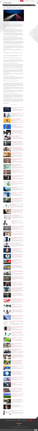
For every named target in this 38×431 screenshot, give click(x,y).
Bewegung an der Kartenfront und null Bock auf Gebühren (17, 411)
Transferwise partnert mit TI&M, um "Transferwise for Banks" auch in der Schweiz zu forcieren (16, 165)
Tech (15, 5)
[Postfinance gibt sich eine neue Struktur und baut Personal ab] (7, 194)
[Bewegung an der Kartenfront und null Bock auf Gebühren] (7, 412)
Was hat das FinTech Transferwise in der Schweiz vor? (17, 338)
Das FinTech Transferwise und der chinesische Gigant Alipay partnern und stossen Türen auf (16, 350)
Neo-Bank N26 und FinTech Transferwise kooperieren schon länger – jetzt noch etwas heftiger (17, 322)
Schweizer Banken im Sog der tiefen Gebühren (16, 304)
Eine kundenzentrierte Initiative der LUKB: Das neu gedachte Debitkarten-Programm (17, 210)
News (5, 5)
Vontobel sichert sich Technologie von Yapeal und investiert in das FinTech (16, 293)
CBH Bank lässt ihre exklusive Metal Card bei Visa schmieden (17, 108)
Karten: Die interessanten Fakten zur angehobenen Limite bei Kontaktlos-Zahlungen (16, 344)
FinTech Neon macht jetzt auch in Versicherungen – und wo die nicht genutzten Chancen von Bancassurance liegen (17, 299)
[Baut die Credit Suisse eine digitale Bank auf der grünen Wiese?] (7, 395)
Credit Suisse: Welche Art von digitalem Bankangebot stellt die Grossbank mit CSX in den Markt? (17, 238)
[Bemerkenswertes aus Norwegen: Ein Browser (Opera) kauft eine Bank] (7, 267)
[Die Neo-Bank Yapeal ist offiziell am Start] (7, 311)
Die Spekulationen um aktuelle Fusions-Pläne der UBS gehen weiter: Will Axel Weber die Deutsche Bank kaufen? (17, 227)
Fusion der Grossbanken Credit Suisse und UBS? (17, 232)
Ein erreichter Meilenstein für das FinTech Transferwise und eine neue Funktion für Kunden (17, 333)
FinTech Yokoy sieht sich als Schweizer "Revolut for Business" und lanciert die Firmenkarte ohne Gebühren (16, 249)
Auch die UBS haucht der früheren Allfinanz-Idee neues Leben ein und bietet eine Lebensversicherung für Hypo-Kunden (17, 288)
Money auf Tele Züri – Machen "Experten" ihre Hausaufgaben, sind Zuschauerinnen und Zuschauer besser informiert (17, 142)
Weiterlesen (21, 110)
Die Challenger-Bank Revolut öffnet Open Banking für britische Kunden (17, 372)
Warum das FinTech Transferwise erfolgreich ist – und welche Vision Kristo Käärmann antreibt (17, 272)
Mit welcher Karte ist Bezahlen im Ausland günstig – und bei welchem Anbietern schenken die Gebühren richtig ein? (17, 361)
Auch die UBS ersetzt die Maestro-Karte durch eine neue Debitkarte (17, 215)
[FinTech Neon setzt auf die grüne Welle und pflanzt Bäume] (7, 183)
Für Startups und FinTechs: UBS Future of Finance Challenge (17, 125)
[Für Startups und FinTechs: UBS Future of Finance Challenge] (7, 126)
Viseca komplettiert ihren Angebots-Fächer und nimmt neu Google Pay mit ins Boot (17, 355)
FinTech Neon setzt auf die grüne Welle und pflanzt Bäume (17, 182)
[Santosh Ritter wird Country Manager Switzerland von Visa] (7, 222)
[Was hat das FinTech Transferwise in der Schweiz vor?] (7, 339)
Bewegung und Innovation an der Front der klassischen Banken (17, 187)
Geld (12, 5)
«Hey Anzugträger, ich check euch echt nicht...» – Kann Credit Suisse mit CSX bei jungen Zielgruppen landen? (17, 199)
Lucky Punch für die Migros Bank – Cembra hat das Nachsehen (17, 113)
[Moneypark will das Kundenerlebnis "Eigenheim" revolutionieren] (7, 244)
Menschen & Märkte (19, 5)
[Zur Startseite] (19, 423)
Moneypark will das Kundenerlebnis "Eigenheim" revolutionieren (16, 243)
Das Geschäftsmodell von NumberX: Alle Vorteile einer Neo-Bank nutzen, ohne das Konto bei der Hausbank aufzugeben (17, 131)
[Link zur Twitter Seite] (18, 425)
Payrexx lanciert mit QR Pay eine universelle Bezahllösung (17, 204)
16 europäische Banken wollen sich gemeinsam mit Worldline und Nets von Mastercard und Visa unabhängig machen (17, 148)
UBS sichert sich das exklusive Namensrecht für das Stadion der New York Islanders (17, 277)
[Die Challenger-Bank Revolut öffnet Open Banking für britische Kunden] (7, 373)
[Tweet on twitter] (12, 104)
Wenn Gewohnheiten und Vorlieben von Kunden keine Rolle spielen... (16, 136)
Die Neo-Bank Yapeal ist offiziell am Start (17, 309)
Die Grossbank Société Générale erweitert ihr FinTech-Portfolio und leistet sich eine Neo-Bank (17, 316)
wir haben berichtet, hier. (18, 43)
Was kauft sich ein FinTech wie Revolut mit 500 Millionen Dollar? (17, 366)
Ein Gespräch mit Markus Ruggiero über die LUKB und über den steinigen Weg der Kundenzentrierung (17, 176)
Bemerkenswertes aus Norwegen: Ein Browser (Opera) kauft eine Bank (16, 266)
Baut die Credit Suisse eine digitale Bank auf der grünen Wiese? (17, 394)
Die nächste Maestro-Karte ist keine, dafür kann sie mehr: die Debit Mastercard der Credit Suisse (17, 327)
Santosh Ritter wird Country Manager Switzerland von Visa (16, 221)
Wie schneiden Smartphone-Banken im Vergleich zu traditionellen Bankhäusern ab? (17, 399)
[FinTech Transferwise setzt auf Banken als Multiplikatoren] (7, 384)
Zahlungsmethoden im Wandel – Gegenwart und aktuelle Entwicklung (17, 170)
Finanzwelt (8, 5)
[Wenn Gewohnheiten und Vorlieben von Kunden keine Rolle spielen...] (7, 137)
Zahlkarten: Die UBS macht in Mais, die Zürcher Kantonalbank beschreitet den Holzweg (16, 153)
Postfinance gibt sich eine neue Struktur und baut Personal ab (17, 193)
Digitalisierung (25, 5)
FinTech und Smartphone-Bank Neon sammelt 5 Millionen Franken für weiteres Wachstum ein (17, 389)
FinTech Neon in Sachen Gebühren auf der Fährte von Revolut (17, 377)
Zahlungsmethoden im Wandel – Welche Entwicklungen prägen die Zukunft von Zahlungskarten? (17, 159)
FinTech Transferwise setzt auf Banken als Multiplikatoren (17, 383)
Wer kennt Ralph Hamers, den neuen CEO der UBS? (17, 282)
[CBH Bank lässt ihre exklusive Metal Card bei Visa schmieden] (7, 109)
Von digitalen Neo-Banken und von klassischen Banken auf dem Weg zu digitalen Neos (16, 260)
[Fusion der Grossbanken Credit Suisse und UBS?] (7, 233)
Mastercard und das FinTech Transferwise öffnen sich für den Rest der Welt (17, 254)
